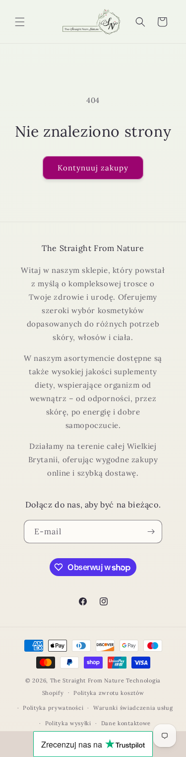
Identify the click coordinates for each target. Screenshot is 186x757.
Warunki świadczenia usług (133, 707)
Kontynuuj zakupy (93, 167)
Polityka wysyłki (68, 723)
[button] (20, 22)
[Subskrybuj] (151, 531)
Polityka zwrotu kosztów (108, 692)
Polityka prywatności (53, 707)
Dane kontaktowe (126, 723)
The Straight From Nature (87, 680)
